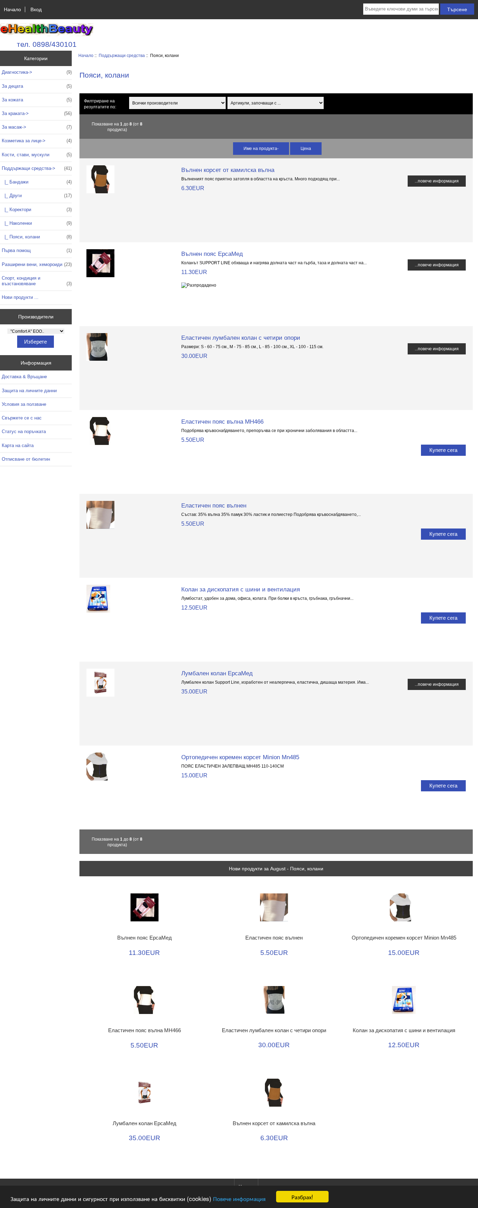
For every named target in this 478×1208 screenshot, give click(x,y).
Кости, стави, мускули (37, 154)
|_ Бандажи (37, 182)
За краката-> (37, 113)
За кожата (37, 99)
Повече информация (239, 1198)
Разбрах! (302, 1196)
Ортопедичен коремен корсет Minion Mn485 (240, 757)
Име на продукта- (261, 148)
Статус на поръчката (24, 431)
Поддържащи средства (122, 55)
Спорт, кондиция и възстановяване (37, 280)
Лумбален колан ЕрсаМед (217, 673)
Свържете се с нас (22, 417)
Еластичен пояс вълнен (213, 505)
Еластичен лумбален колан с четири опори (240, 337)
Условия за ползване (24, 404)
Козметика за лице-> (37, 140)
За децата (37, 86)
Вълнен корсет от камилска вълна (227, 169)
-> (37, 168)
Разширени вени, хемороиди (37, 264)
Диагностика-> (37, 72)
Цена (306, 148)
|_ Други (37, 195)
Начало (12, 9)
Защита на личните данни (29, 390)
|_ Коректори (37, 209)
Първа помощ (37, 250)
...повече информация (437, 181)
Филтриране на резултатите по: (100, 104)
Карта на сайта (18, 445)
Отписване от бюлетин (26, 459)
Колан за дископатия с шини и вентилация (240, 589)
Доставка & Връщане (24, 376)
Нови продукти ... (20, 297)
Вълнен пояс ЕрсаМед (212, 253)
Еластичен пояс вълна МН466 (222, 421)
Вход (36, 9)
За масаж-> (37, 127)
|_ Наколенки (37, 223)
